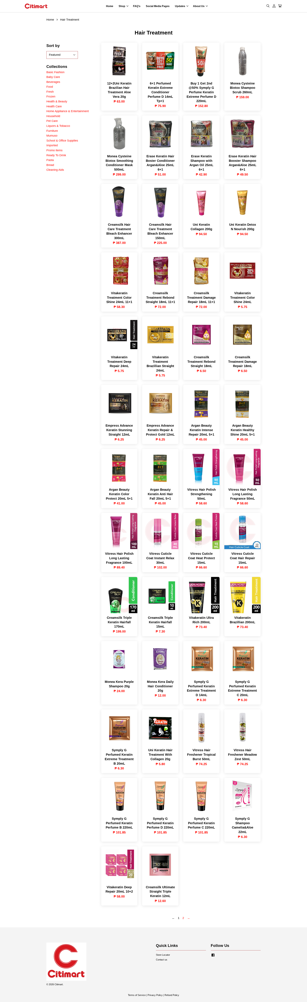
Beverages (53, 82)
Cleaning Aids (55, 169)
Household (53, 116)
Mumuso (51, 135)
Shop (122, 6)
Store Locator (163, 954)
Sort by (53, 45)
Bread (50, 165)
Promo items (54, 150)
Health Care (54, 106)
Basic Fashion (55, 72)
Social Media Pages (157, 6)
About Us (199, 6)
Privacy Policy (155, 995)
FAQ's (136, 6)
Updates (180, 6)
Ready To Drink (56, 155)
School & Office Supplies (62, 140)
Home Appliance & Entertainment (67, 111)
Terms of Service (137, 995)
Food (49, 86)
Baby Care (53, 77)
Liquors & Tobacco (58, 125)
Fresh (50, 91)
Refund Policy (172, 995)
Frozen (50, 96)
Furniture (52, 130)
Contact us (161, 959)
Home (109, 6)
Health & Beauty (56, 101)
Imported (52, 145)
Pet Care (52, 121)
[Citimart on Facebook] (213, 956)
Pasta (50, 160)
